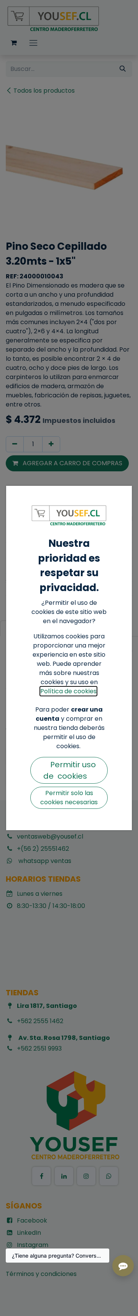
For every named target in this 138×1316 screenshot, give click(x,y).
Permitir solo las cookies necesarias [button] (69, 798)
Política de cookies (68, 691)
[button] (69, 770)
